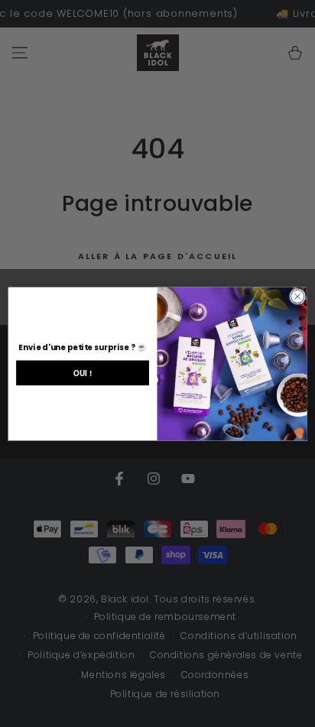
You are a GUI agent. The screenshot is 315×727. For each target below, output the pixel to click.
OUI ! (83, 372)
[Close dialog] (297, 296)
